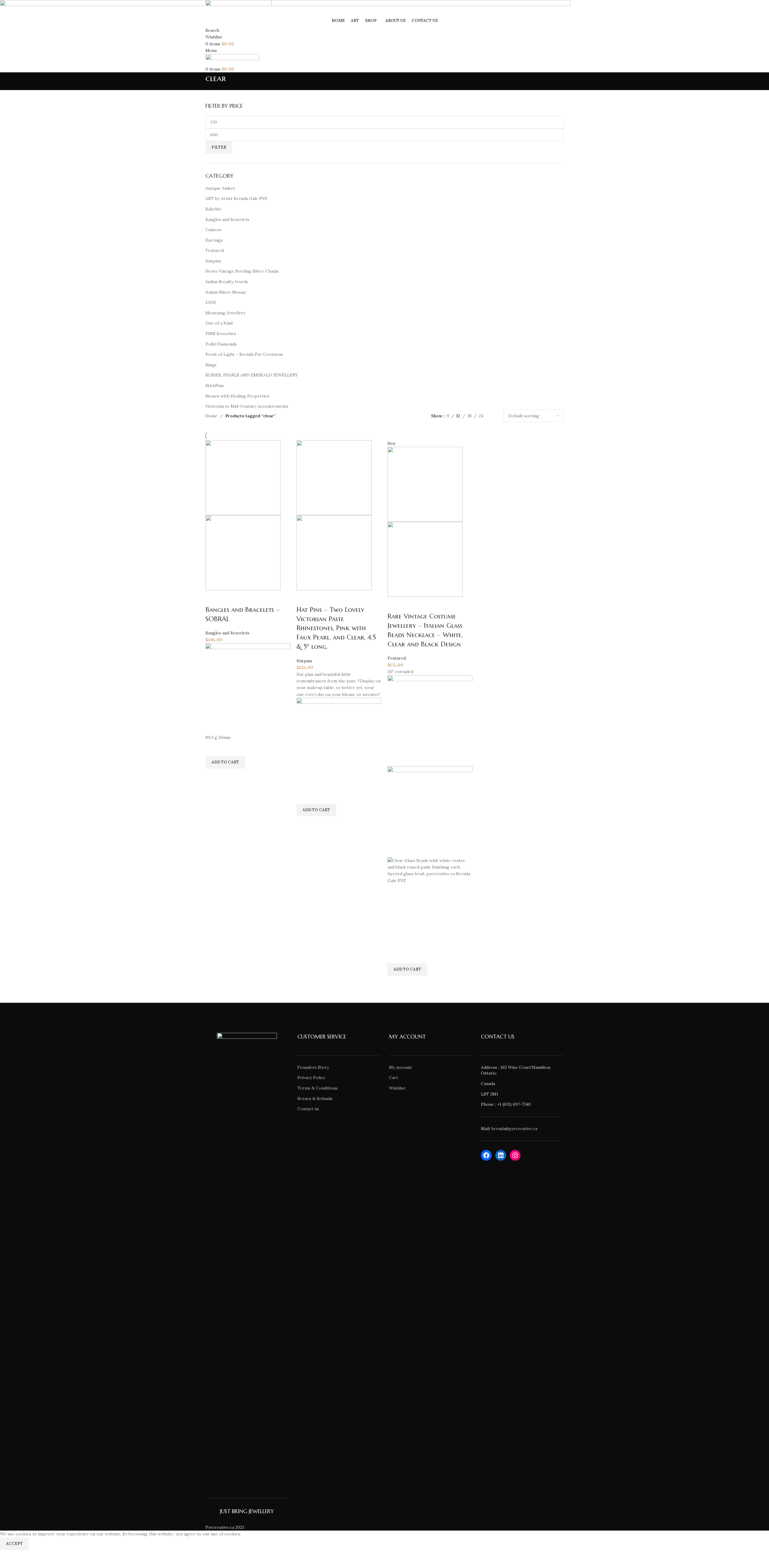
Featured (397, 658)
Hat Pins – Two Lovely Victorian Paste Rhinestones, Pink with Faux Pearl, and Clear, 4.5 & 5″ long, (336, 628)
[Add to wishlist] (212, 748)
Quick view (212, 776)
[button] (225, 762)
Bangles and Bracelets (227, 633)
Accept (14, 1543)
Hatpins (304, 661)
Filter (218, 147)
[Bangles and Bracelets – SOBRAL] (243, 477)
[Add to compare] (212, 597)
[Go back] (197, 81)
